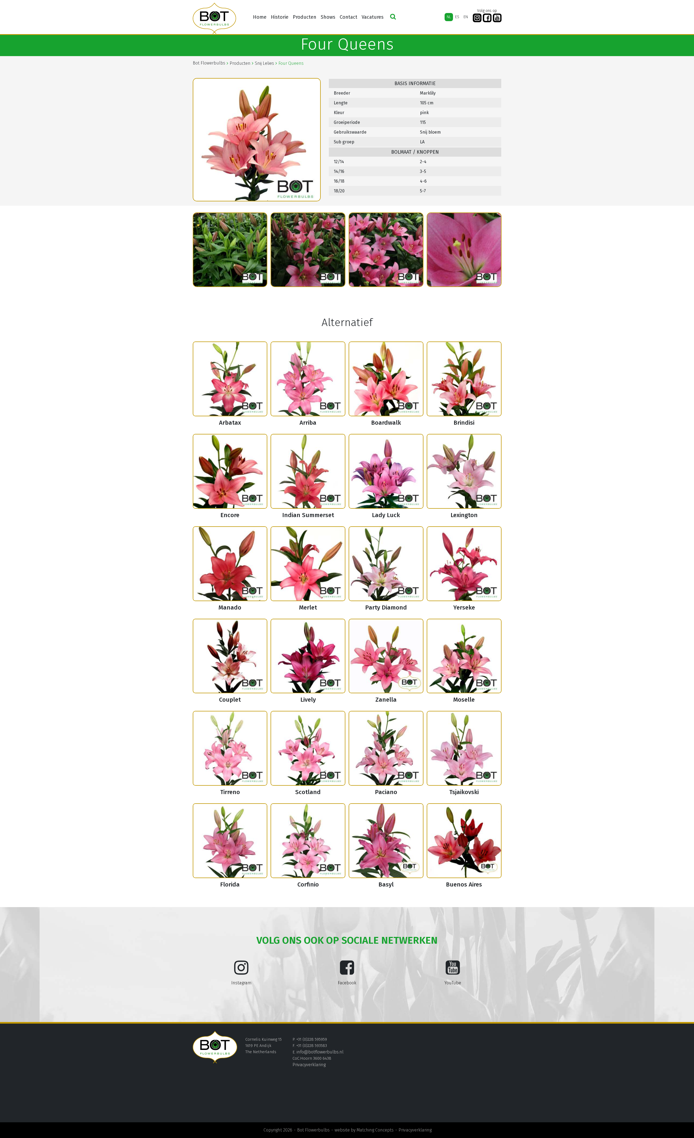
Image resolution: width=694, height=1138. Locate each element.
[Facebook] (487, 18)
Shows (328, 17)
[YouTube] (497, 18)
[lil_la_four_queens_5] (386, 250)
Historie (279, 17)
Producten (304, 17)
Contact (348, 17)
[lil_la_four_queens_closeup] (464, 250)
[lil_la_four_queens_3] (230, 250)
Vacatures (373, 17)
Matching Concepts (375, 1130)
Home (259, 17)
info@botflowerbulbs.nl (320, 1052)
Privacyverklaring (309, 1064)
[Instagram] (477, 18)
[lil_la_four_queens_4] (308, 250)
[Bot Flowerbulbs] (214, 18)
